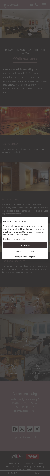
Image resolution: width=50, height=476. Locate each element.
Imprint (32, 257)
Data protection (21, 257)
